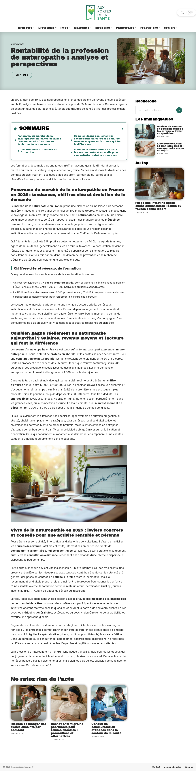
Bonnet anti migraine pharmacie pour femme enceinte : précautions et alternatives (67, 730)
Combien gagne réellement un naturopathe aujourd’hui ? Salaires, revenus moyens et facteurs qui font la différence (98, 140)
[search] (182, 12)
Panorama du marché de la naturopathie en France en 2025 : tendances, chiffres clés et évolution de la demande (39, 140)
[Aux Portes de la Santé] (98, 12)
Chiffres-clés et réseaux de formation (39, 151)
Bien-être (22, 74)
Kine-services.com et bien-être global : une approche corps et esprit (170, 147)
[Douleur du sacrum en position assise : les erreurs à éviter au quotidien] (145, 131)
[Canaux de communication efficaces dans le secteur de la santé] (109, 703)
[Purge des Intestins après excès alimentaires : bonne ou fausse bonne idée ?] (159, 184)
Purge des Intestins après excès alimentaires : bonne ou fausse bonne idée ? (158, 206)
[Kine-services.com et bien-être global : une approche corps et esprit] (145, 148)
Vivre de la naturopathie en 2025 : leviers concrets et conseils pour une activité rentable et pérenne (96, 152)
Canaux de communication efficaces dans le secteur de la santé (106, 728)
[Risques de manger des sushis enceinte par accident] (28, 703)
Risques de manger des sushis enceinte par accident (28, 727)
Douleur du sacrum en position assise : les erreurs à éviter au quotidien (170, 130)
